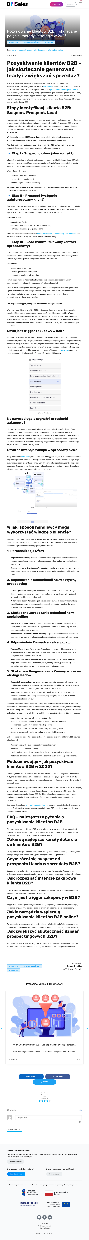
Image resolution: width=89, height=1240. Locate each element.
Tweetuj (45, 1082)
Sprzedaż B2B (49, 42)
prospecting (47, 86)
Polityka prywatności (45, 1226)
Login (79, 1110)
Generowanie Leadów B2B (32, 42)
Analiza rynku (13, 42)
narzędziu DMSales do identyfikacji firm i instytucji (56, 234)
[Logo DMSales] (18, 4)
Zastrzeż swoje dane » (16, 1174)
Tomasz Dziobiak (74, 966)
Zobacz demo (56, 4)
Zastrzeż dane (44, 1228)
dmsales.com (64, 350)
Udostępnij (32, 1076)
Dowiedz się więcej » (16, 1161)
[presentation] (1, 1029)
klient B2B (25, 457)
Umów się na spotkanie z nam (37, 805)
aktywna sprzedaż (19, 50)
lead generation (57, 50)
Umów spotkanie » (54, 1174)
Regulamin (44, 1224)
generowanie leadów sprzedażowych (64, 90)
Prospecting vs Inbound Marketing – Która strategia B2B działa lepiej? (44, 1044)
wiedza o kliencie (33, 50)
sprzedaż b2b (45, 50)
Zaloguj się (70, 4)
